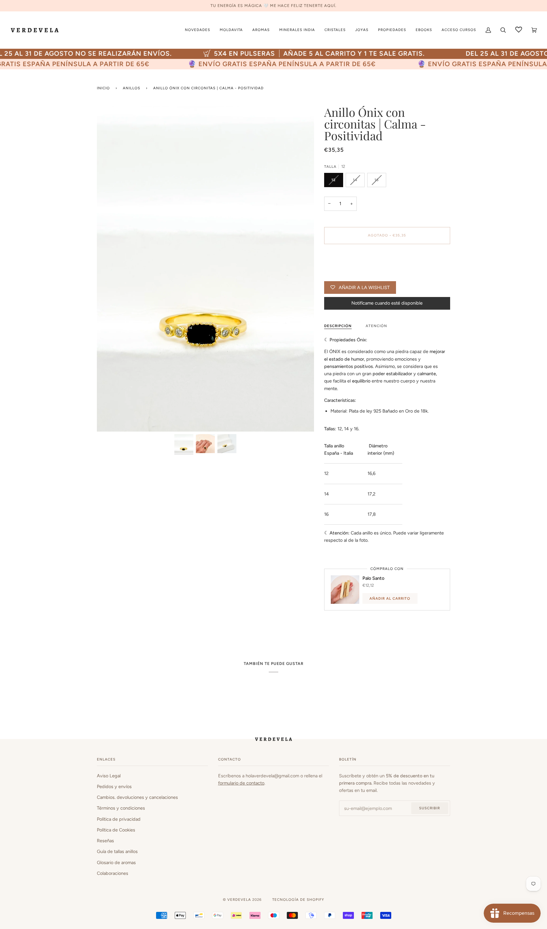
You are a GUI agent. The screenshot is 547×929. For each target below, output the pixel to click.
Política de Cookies (116, 830)
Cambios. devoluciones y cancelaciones (137, 797)
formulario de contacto (241, 783)
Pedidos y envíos (114, 786)
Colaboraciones (112, 873)
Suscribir (429, 808)
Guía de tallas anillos (117, 851)
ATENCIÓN (376, 326)
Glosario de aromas (116, 862)
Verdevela (239, 899)
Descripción (338, 326)
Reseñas (105, 841)
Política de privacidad (119, 819)
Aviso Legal (109, 776)
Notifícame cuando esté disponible (387, 303)
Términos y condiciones (121, 808)
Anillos (131, 88)
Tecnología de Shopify (298, 899)
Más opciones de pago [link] (347, 274)
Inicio (103, 88)
